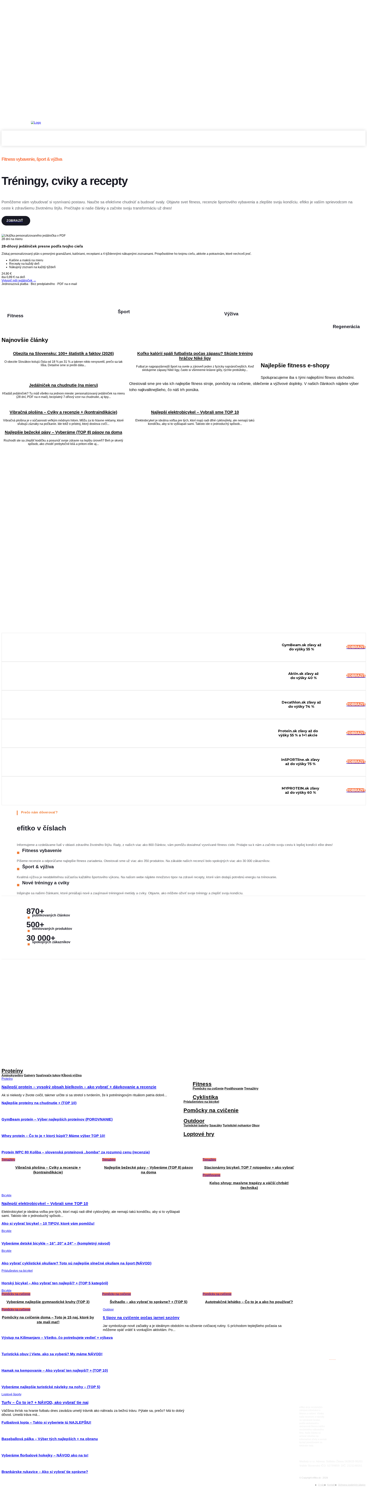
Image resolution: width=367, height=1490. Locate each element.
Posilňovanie (211, 1175)
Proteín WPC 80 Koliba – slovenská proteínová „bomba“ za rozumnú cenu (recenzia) (76, 1152)
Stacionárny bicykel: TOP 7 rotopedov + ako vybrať (249, 1167)
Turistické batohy (196, 1125)
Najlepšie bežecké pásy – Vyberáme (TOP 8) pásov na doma (63, 432)
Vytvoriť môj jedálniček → (19, 280)
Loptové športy (11, 1394)
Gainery (29, 1075)
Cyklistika (205, 1097)
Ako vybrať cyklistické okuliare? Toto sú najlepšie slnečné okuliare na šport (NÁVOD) (76, 1263)
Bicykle (6, 1195)
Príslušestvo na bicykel (17, 1270)
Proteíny (12, 1071)
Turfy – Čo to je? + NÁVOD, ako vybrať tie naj (45, 1402)
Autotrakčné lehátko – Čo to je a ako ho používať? (249, 1302)
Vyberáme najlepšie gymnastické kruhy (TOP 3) (47, 1302)
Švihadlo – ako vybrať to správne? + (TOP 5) (148, 1302)
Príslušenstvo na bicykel (201, 1101)
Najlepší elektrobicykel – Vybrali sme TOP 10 (195, 412)
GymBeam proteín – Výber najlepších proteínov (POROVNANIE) (57, 1119)
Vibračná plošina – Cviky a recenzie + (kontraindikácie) (63, 412)
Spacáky (215, 1125)
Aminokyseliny (12, 1075)
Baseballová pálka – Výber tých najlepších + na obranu (50, 1439)
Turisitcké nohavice (237, 1125)
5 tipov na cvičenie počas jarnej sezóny (141, 1317)
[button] (360, 141)
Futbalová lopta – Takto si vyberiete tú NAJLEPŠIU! (46, 1422)
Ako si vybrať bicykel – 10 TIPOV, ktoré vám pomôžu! (48, 1223)
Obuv (256, 1125)
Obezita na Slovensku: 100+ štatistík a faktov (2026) (63, 353)
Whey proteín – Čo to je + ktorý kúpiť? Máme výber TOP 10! (53, 1136)
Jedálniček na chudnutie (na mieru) (63, 385)
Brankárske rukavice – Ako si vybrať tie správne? (45, 1472)
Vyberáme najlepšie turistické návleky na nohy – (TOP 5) (51, 1387)
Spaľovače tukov (48, 1075)
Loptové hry (199, 1134)
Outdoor (194, 1121)
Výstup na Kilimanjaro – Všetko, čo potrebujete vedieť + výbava (57, 1338)
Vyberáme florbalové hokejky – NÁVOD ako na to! (45, 1455)
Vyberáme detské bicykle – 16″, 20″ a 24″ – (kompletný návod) (56, 1243)
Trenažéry (251, 1088)
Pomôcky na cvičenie (208, 1088)
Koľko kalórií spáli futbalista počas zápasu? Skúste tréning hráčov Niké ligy (195, 356)
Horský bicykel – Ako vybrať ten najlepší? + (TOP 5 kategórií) (55, 1283)
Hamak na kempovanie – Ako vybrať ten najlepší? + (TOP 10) (55, 1370)
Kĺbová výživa (71, 1075)
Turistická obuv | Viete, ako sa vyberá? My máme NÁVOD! (52, 1354)
